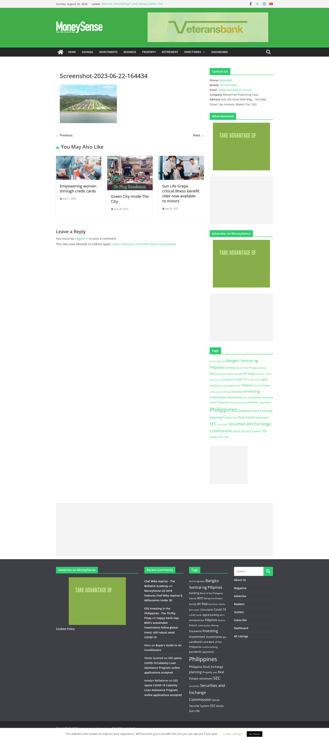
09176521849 (228, 85)
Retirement (170, 52)
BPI (246, 374)
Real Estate (246, 417)
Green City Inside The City (130, 199)
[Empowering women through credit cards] (78, 158)
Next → (198, 135)
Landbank (254, 397)
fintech (266, 385)
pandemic (252, 402)
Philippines (224, 409)
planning (216, 417)
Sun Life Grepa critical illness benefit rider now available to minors (181, 193)
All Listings (241, 636)
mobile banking (237, 402)
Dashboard (219, 52)
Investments (108, 52)
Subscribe (240, 620)
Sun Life (223, 437)
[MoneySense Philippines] (60, 52)
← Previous (64, 135)
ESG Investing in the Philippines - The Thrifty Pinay (160, 613)
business (259, 374)
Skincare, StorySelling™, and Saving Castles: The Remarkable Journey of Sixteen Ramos (132, 6)
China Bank (227, 379)
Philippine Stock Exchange (255, 410)
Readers (239, 604)
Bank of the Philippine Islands (251, 367)
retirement (262, 417)
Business (130, 52)
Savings (87, 52)
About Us (240, 580)
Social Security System (247, 431)
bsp (251, 373)
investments (235, 397)
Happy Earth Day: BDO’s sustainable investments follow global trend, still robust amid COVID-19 (161, 627)
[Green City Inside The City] (130, 158)
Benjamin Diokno (226, 373)
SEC (213, 423)
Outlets (239, 612)
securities (222, 424)
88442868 (226, 80)
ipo (245, 397)
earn (222, 385)
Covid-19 (240, 379)
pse (236, 417)
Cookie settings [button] (232, 734)
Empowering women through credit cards (78, 188)
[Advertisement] (241, 200)
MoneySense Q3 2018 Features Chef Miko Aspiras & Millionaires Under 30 (163, 595)
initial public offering (220, 391)
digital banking (210, 615)
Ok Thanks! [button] (254, 734)
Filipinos (247, 385)
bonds (239, 374)
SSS (264, 431)
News (72, 52)
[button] (203, 52)
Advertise (240, 596)
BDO (213, 374)
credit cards (253, 379)
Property (149, 52)
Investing (252, 391)
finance (257, 385)
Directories (192, 52)
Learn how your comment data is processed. (144, 244)
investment (218, 397)
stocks (213, 437)
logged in (81, 238)
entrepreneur (232, 385)
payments (265, 402)
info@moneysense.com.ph (235, 90)
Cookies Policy (65, 629)
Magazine (240, 588)
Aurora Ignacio (217, 361)
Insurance (237, 391)
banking (230, 367)
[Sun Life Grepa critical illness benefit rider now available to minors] (181, 158)
